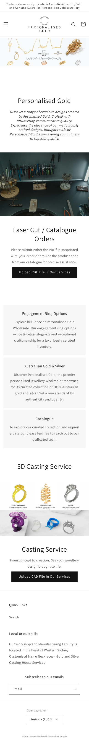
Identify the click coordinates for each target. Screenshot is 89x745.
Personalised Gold (38, 736)
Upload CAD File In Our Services (44, 576)
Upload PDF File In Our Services (44, 272)
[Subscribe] (75, 689)
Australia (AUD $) (42, 719)
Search (14, 617)
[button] (6, 24)
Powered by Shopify (57, 736)
